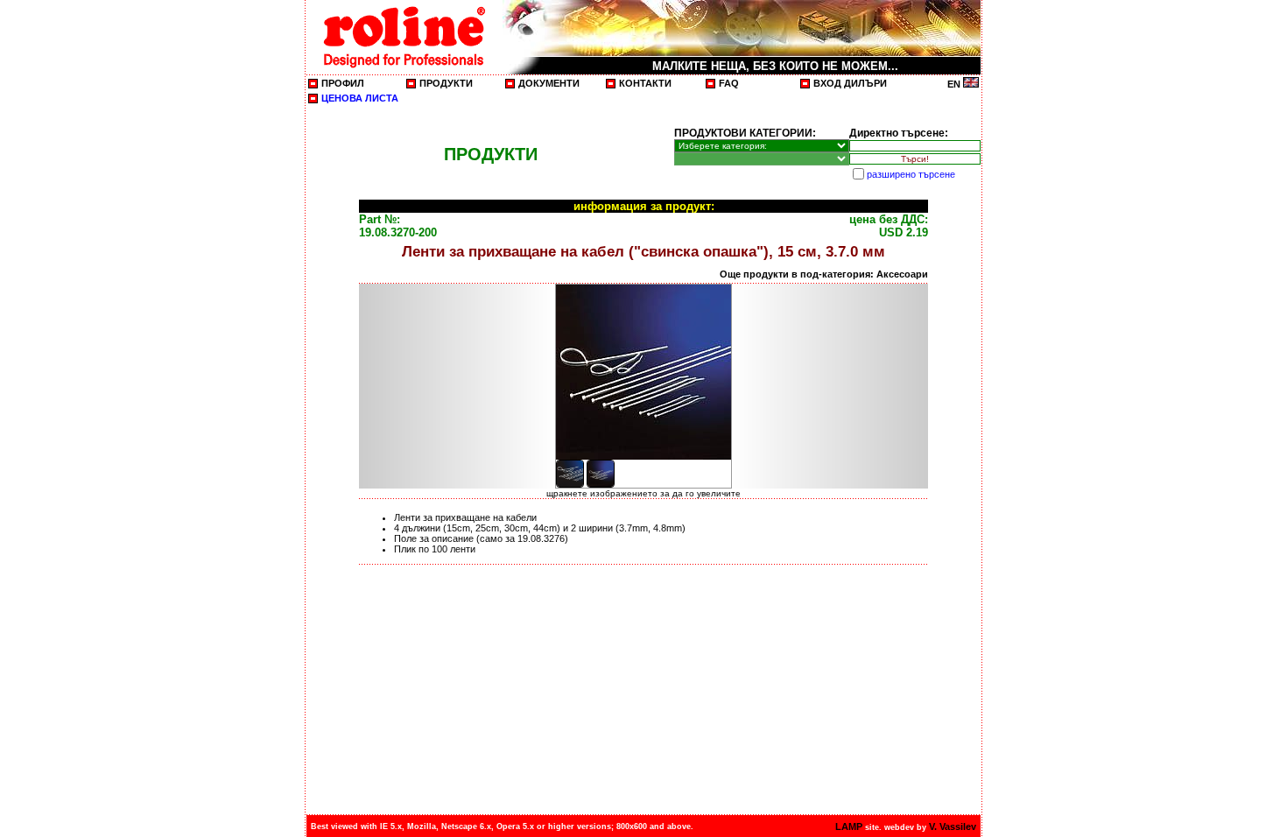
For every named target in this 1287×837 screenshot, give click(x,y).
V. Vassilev (952, 826)
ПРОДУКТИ (446, 83)
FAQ (729, 83)
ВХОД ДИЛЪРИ (850, 83)
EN (955, 84)
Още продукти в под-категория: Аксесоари (824, 274)
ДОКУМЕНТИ (549, 83)
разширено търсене (911, 174)
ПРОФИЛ (342, 83)
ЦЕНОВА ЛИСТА (359, 98)
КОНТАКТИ (645, 83)
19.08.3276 (541, 538)
